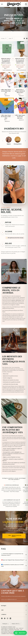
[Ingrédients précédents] (2, 140)
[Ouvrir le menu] (3, 4)
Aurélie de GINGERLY (7, 627)
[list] (14, 140)
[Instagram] (7, 618)
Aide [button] (2, 610)
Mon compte (4, 629)
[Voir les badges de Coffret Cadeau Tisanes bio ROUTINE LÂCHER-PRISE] (13, 115)
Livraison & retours (13, 629)
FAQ (17, 628)
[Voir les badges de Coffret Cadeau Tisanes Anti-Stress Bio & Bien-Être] (13, 90)
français (4, 623)
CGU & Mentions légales (7, 631)
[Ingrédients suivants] (25, 140)
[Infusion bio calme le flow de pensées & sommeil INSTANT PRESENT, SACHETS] (7, 49)
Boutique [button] (3, 605)
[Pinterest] (4, 618)
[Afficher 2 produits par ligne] (27, 38)
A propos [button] (3, 614)
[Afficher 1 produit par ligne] (24, 38)
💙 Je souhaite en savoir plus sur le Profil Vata (12, 565)
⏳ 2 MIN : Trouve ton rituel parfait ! (14, 536)
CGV (21, 629)
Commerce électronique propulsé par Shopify (13, 633)
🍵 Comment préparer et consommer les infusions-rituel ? (12, 554)
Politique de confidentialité (8, 632)
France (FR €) (15, 623)
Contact (21, 628)
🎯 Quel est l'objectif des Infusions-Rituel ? (12, 560)
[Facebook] (2, 618)
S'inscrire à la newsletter (8, 628)
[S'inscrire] (25, 599)
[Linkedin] (10, 618)
